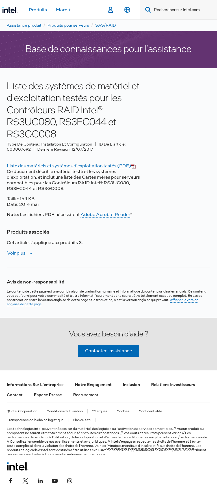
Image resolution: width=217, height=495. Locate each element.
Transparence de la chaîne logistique (35, 420)
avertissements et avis (72, 441)
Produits (38, 10)
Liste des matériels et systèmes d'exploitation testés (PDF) (69, 166)
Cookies (123, 411)
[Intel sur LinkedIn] (40, 480)
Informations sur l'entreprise (35, 384)
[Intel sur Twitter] (25, 480)
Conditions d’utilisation (65, 411)
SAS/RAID (105, 25)
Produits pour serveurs (68, 25)
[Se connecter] (110, 10)
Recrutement (85, 394)
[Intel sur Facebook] (11, 480)
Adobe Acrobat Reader (105, 214)
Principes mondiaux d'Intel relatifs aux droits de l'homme (150, 445)
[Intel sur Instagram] (69, 480)
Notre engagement (93, 384)
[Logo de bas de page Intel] (18, 466)
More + (63, 10)
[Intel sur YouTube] (55, 480)
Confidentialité (150, 411)
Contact (15, 394)
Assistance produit (24, 25)
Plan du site (82, 420)
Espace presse (48, 394)
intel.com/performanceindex (186, 437)
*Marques (99, 411)
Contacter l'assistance (108, 351)
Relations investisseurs (173, 384)
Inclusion (131, 384)
